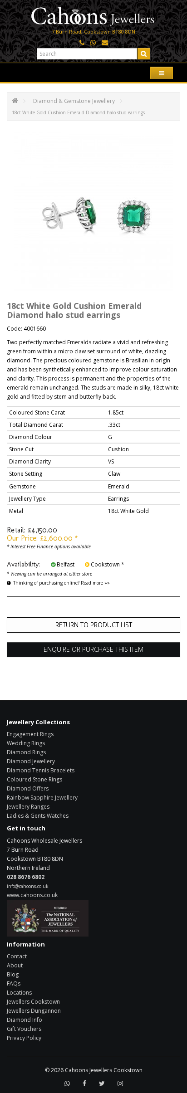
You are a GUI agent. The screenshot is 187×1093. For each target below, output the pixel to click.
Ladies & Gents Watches (38, 816)
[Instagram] (120, 1084)
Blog (13, 974)
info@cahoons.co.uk (28, 886)
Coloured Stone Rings (34, 779)
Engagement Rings (30, 734)
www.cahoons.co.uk (32, 895)
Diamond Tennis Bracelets (40, 770)
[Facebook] (84, 1084)
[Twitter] (102, 1084)
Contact (17, 956)
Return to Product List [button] (93, 624)
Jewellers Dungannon (34, 1011)
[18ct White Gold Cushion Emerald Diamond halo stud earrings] (93, 211)
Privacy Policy (24, 1038)
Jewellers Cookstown (33, 1001)
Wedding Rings (26, 743)
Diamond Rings (26, 752)
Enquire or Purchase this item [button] (93, 649)
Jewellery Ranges (28, 806)
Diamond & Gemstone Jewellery (74, 101)
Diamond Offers (28, 788)
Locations (19, 992)
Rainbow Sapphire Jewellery (42, 797)
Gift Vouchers (24, 1029)
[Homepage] (93, 15)
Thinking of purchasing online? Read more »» (61, 583)
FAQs (13, 983)
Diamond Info (24, 1020)
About (15, 965)
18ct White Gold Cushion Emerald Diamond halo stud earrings (78, 112)
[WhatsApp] (67, 1084)
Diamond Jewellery (31, 761)
